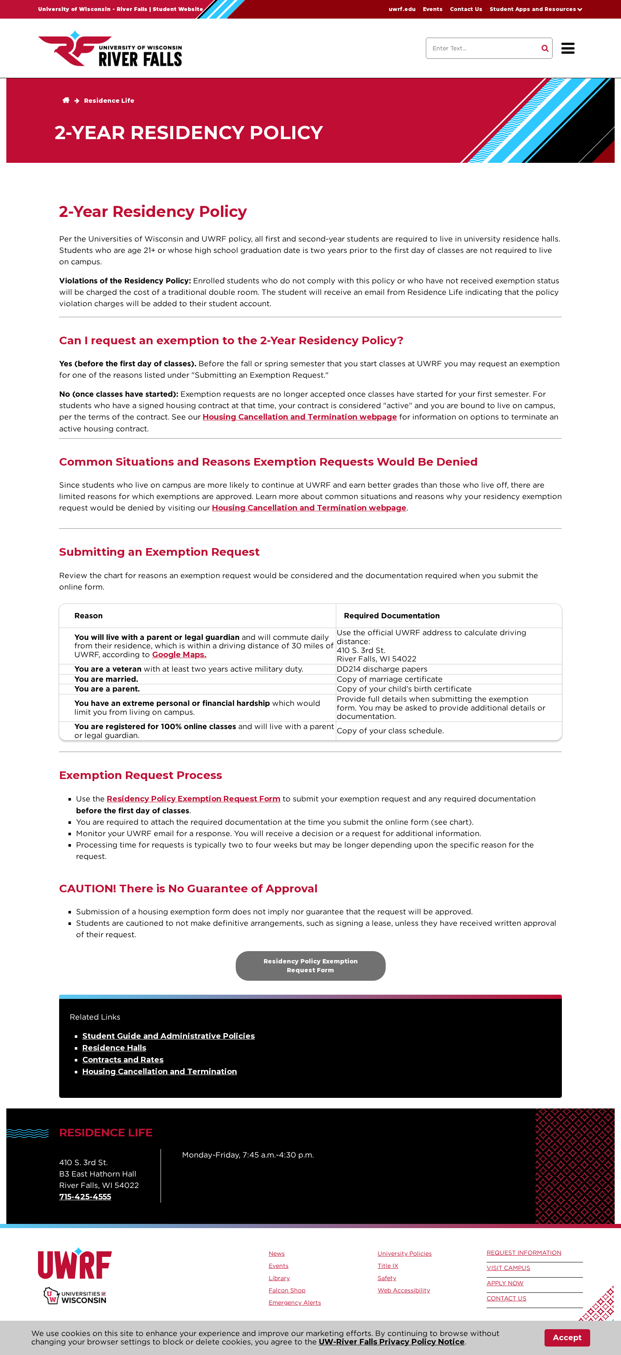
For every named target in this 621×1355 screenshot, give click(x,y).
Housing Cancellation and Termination (159, 1071)
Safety (387, 1278)
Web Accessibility (404, 1290)
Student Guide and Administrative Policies (168, 1036)
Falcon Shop (287, 1290)
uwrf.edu (402, 9)
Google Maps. (179, 654)
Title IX (388, 1265)
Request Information (524, 1252)
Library (279, 1278)
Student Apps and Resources (533, 9)
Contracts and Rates (122, 1059)
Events (433, 9)
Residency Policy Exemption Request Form (194, 799)
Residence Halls (114, 1048)
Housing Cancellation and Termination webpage (300, 417)
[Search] (545, 48)
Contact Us (466, 9)
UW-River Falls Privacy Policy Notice (392, 1342)
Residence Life (109, 100)
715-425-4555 (85, 1196)
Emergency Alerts (295, 1302)
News (277, 1253)
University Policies (405, 1253)
